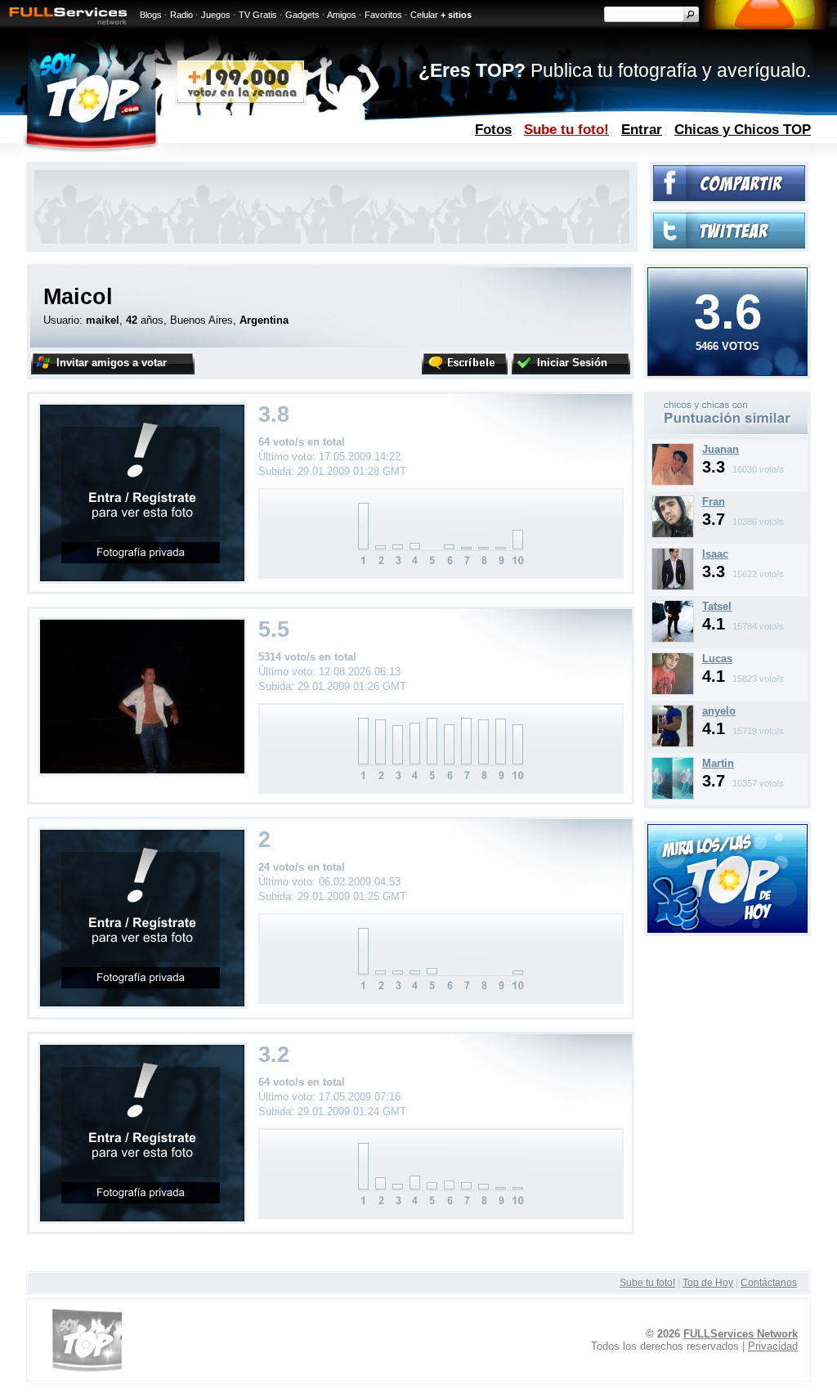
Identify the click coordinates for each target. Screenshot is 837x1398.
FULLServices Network (740, 1334)
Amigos (341, 15)
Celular (424, 15)
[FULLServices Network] (64, 26)
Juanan (720, 449)
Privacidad (773, 1346)
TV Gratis (258, 15)
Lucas (717, 658)
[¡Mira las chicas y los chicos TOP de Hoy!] (727, 929)
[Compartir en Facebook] (729, 197)
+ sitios (456, 15)
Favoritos (383, 15)
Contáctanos (769, 1282)
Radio (181, 15)
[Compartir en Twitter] (729, 245)
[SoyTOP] (160, 158)
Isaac (715, 554)
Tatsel (717, 606)
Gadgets (302, 15)
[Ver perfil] (672, 482)
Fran (713, 501)
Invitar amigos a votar (111, 362)
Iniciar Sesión (572, 362)
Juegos (216, 15)
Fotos (493, 129)
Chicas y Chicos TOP (742, 129)
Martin (718, 763)
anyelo (719, 711)
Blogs (151, 15)
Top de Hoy (708, 1282)
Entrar (641, 129)
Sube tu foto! (566, 129)
